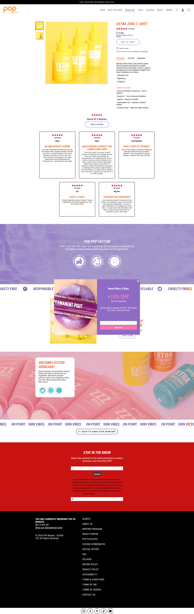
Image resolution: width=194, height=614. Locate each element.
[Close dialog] (138, 281)
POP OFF (118, 327)
